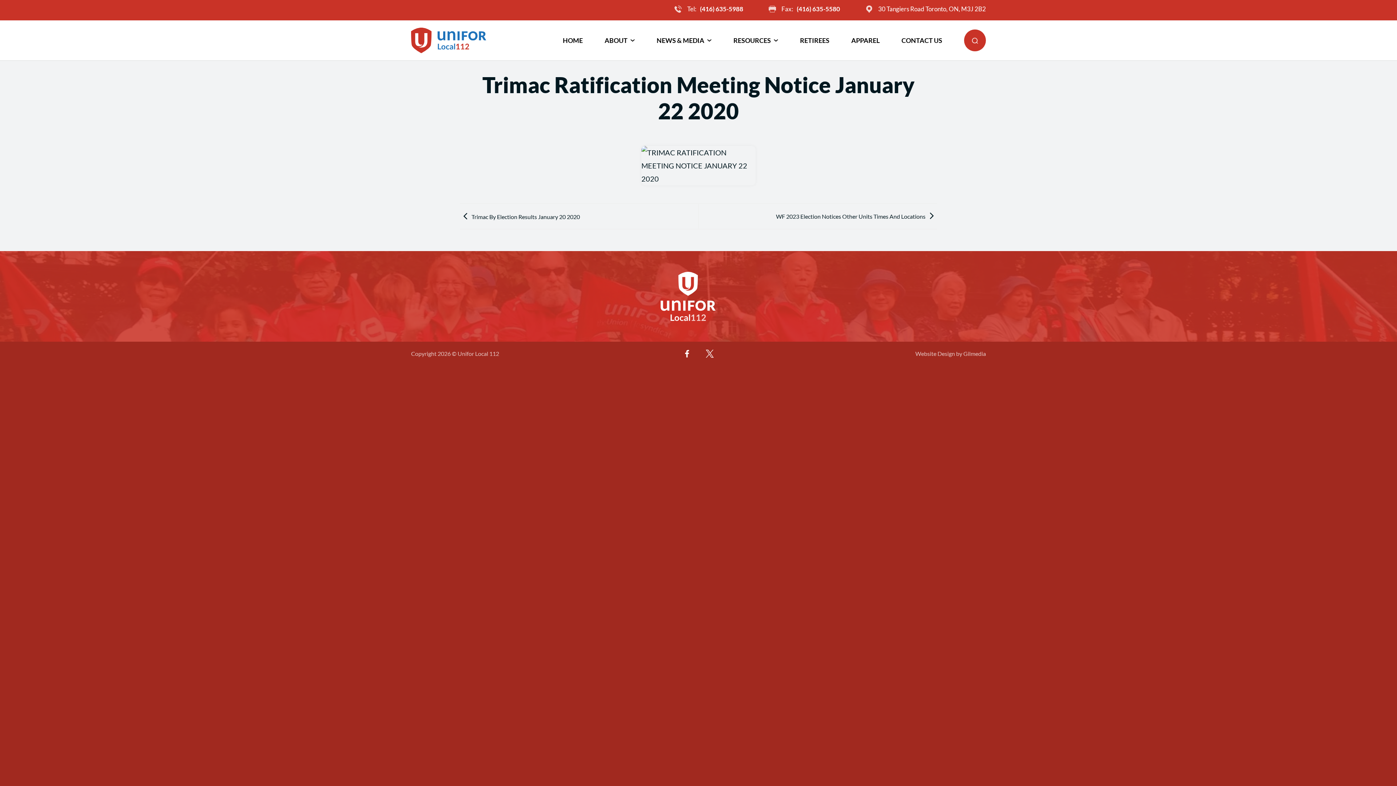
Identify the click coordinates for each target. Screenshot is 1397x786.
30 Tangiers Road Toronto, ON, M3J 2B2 (932, 9)
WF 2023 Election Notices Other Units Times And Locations (851, 216)
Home (573, 40)
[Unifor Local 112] (448, 40)
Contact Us (922, 40)
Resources (752, 40)
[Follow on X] (710, 354)
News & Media (680, 40)
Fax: (810, 9)
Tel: (715, 9)
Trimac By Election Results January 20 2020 (525, 216)
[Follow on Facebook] (687, 354)
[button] (975, 40)
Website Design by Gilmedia (950, 353)
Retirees (814, 40)
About (616, 40)
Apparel (865, 40)
